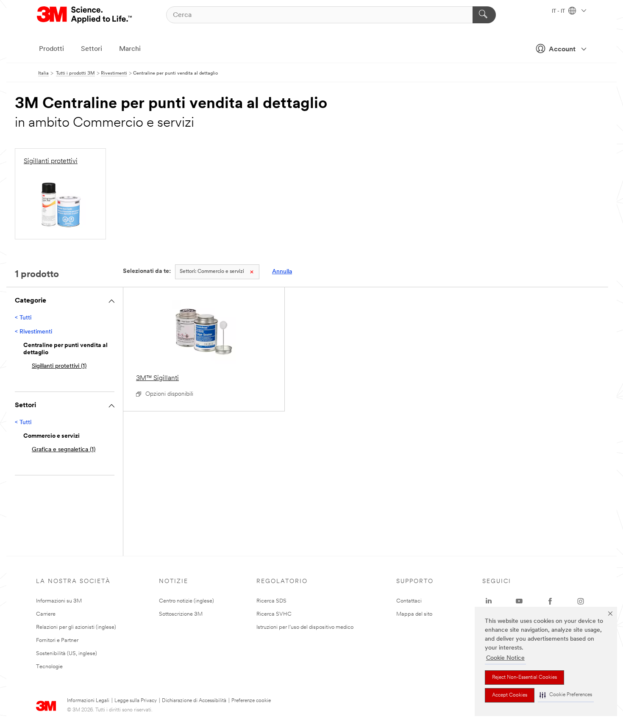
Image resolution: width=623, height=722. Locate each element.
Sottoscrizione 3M (181, 614)
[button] (566, 695)
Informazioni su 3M (59, 601)
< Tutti (23, 318)
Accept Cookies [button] (509, 695)
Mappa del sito (414, 614)
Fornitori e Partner (57, 640)
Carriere (46, 614)
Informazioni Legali (88, 700)
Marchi (130, 49)
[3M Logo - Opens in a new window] (85, 14)
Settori (91, 49)
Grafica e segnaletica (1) (63, 450)
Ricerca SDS (271, 601)
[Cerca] (484, 14)
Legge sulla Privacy (135, 700)
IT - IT (559, 11)
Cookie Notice (505, 658)
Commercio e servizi (212, 271)
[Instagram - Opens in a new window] (580, 601)
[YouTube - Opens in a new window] (519, 601)
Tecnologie (49, 666)
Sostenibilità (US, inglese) (66, 653)
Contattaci (409, 601)
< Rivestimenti (33, 332)
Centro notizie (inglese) (186, 601)
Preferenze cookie (251, 700)
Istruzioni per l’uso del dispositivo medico (304, 627)
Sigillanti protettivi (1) (59, 366)
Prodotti (51, 49)
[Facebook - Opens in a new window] (550, 601)
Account (562, 49)
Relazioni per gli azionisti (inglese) (76, 627)
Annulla (282, 272)
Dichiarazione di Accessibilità (194, 700)
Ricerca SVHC (274, 614)
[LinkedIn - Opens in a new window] (488, 601)
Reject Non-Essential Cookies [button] (524, 677)
